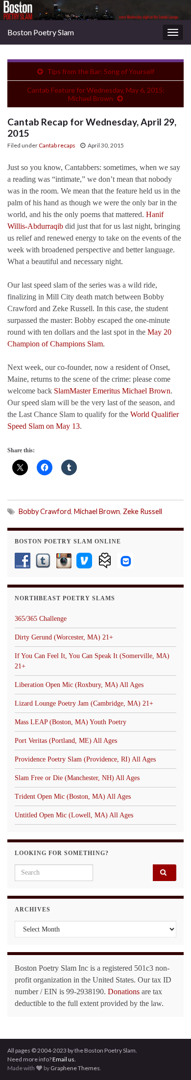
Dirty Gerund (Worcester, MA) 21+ (64, 637)
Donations (124, 991)
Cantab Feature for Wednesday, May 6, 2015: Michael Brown (96, 94)
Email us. (64, 1059)
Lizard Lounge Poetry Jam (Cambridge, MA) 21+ (84, 703)
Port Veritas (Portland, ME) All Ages (66, 740)
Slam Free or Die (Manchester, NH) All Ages (77, 778)
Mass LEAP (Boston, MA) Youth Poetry (70, 722)
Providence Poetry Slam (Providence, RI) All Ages (85, 759)
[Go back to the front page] (95, 10)
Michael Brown (97, 511)
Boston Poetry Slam (40, 32)
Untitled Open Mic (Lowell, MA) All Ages (74, 815)
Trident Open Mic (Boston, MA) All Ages (73, 796)
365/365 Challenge (41, 618)
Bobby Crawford (45, 511)
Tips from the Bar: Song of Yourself (100, 71)
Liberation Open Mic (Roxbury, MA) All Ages (79, 684)
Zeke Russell (142, 511)
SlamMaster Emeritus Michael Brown (112, 391)
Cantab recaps (57, 145)
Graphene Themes (75, 1068)
